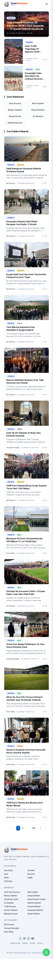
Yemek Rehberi (34, 906)
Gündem (31, 870)
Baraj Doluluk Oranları (37, 899)
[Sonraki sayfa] (40, 828)
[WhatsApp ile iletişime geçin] (46, 952)
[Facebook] (24, 938)
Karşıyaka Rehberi (35, 910)
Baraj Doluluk (15, 116)
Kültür (6, 877)
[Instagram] (28, 938)
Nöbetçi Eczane (11, 914)
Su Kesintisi (38, 116)
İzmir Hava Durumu (12, 892)
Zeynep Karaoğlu (11, 928)
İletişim (25, 943)
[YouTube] (32, 938)
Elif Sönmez (9, 924)
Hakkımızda (15, 943)
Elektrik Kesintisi (15, 123)
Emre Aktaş (9, 932)
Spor (6, 874)
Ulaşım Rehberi (38, 110)
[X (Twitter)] (20, 938)
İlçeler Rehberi (34, 914)
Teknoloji (8, 881)
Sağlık (30, 877)
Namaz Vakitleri (15, 110)
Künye (40, 943)
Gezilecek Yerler (11, 899)
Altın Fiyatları (38, 103)
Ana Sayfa (8, 870)
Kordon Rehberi (10, 910)
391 (33, 828)
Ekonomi (31, 874)
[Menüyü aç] (46, 4)
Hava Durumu (15, 103)
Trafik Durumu (10, 906)
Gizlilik (32, 943)
